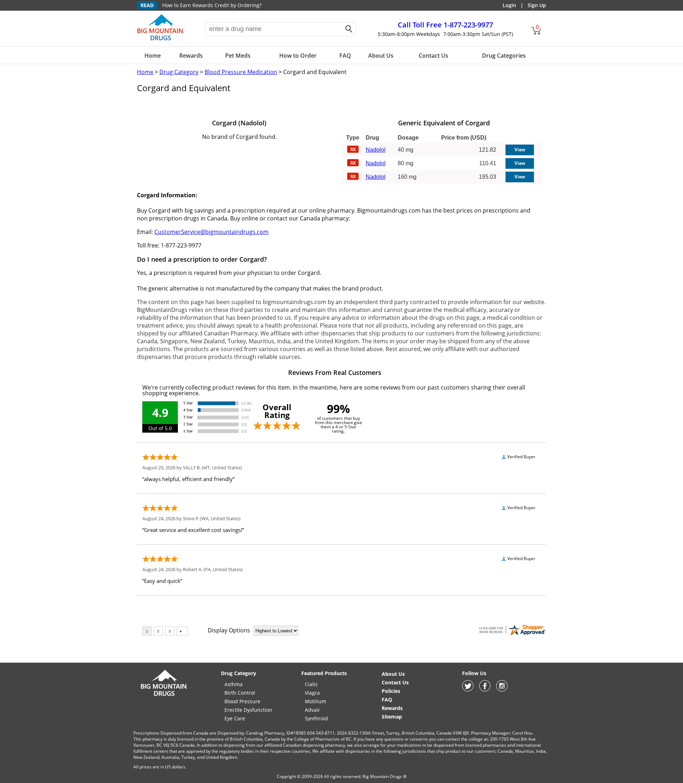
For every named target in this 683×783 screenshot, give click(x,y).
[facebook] (485, 689)
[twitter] (467, 689)
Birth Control (239, 692)
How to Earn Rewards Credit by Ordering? (211, 5)
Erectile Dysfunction (248, 709)
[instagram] (502, 689)
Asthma (233, 684)
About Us (380, 55)
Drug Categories (504, 55)
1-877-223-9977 (445, 25)
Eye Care (234, 718)
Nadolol (376, 150)
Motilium (315, 701)
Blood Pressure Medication (241, 72)
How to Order (298, 55)
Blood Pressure (242, 701)
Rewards (191, 55)
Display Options (229, 630)
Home (152, 55)
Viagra (312, 692)
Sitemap (392, 716)
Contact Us (433, 55)
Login (509, 5)
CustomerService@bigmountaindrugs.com (211, 232)
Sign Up (537, 5)
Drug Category (178, 72)
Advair (312, 709)
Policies (391, 691)
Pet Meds (237, 55)
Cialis (311, 684)
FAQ (345, 55)
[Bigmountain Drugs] (164, 695)
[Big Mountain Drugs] (160, 40)
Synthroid (316, 718)
